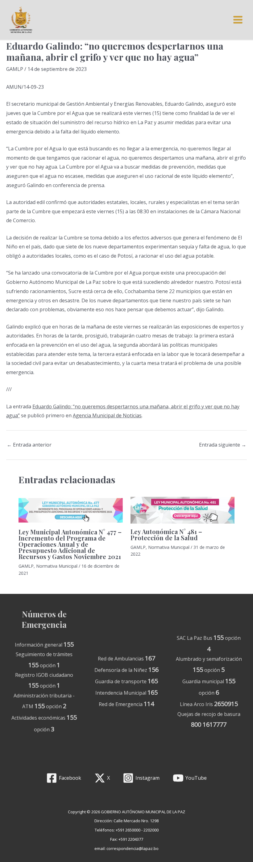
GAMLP (14, 69)
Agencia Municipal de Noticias (107, 415)
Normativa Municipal (56, 566)
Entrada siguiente (222, 444)
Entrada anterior (29, 444)
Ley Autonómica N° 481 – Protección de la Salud (166, 534)
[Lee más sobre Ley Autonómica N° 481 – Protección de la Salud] (183, 510)
